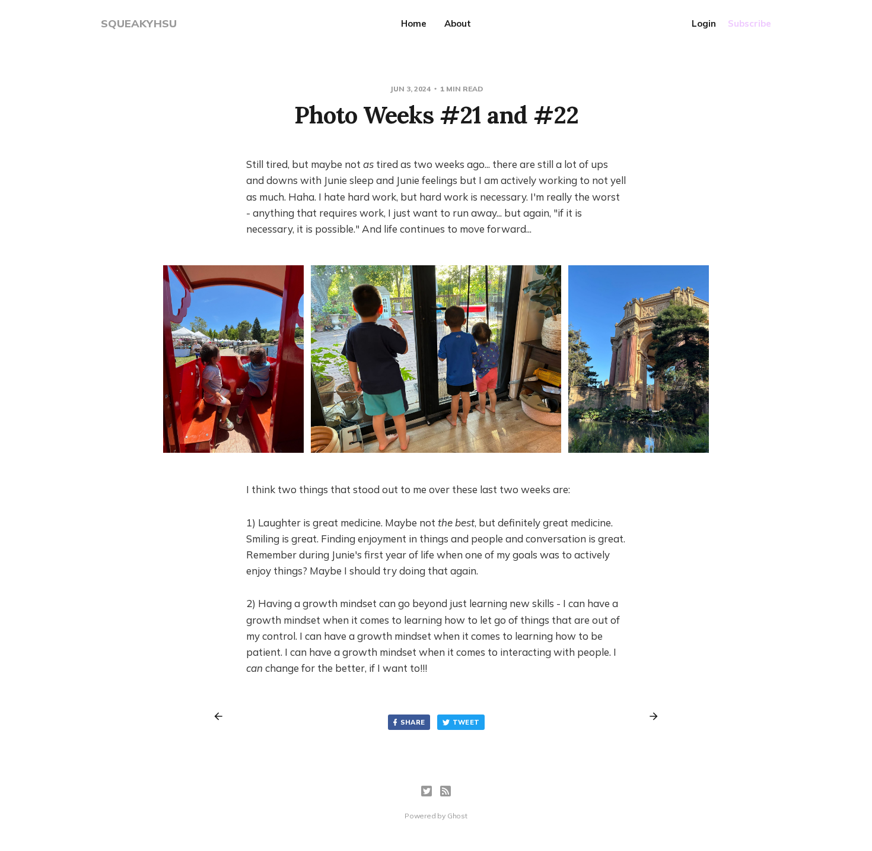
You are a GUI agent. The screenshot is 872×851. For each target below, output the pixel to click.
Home (414, 23)
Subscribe (749, 23)
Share (412, 722)
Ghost (457, 815)
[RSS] (445, 791)
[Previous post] (222, 716)
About (457, 23)
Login (704, 23)
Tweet (466, 722)
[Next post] (649, 716)
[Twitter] (426, 791)
